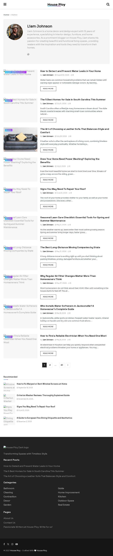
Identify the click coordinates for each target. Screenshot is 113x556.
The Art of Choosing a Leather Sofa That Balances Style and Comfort (39, 476)
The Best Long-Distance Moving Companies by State (70, 247)
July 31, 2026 (61, 104)
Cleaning (8, 492)
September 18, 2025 (25, 388)
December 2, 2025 (25, 422)
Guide (9, 101)
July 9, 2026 (61, 166)
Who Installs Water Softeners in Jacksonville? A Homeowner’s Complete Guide (67, 307)
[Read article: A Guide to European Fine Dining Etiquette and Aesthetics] (9, 421)
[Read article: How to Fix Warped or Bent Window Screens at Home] (9, 387)
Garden (7, 504)
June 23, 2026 (61, 193)
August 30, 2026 (62, 75)
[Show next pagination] (68, 365)
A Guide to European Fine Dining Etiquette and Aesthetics (44, 418)
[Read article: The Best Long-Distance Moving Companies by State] (20, 258)
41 (62, 365)
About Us (8, 518)
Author (14, 15)
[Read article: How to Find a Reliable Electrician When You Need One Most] (20, 346)
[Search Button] (108, 4)
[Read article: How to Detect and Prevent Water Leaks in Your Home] (20, 82)
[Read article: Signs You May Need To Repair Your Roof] (20, 199)
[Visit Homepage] (56, 4)
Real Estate (64, 504)
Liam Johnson (48, 75)
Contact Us (9, 522)
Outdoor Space (66, 500)
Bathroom (9, 488)
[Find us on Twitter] (8, 544)
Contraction (10, 496)
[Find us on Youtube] (16, 544)
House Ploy (15, 550)
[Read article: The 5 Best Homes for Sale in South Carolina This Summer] (20, 110)
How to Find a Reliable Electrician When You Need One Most (73, 335)
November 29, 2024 (25, 399)
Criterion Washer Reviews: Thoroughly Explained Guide (43, 395)
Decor (7, 500)
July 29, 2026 (61, 136)
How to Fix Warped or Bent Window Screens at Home (42, 384)
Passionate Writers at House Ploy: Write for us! (28, 527)
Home (6, 15)
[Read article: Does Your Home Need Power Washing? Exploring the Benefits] (20, 169)
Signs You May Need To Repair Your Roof (63, 189)
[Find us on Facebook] (4, 544)
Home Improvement (16, 72)
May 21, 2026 (61, 225)
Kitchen (62, 496)
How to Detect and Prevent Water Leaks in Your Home (70, 71)
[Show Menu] (5, 4)
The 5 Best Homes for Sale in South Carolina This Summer (72, 99)
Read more (49, 88)
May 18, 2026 (61, 313)
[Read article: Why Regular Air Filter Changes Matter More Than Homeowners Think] (20, 286)
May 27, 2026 (61, 283)
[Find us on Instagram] (12, 544)
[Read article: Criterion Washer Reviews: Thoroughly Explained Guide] (9, 398)
